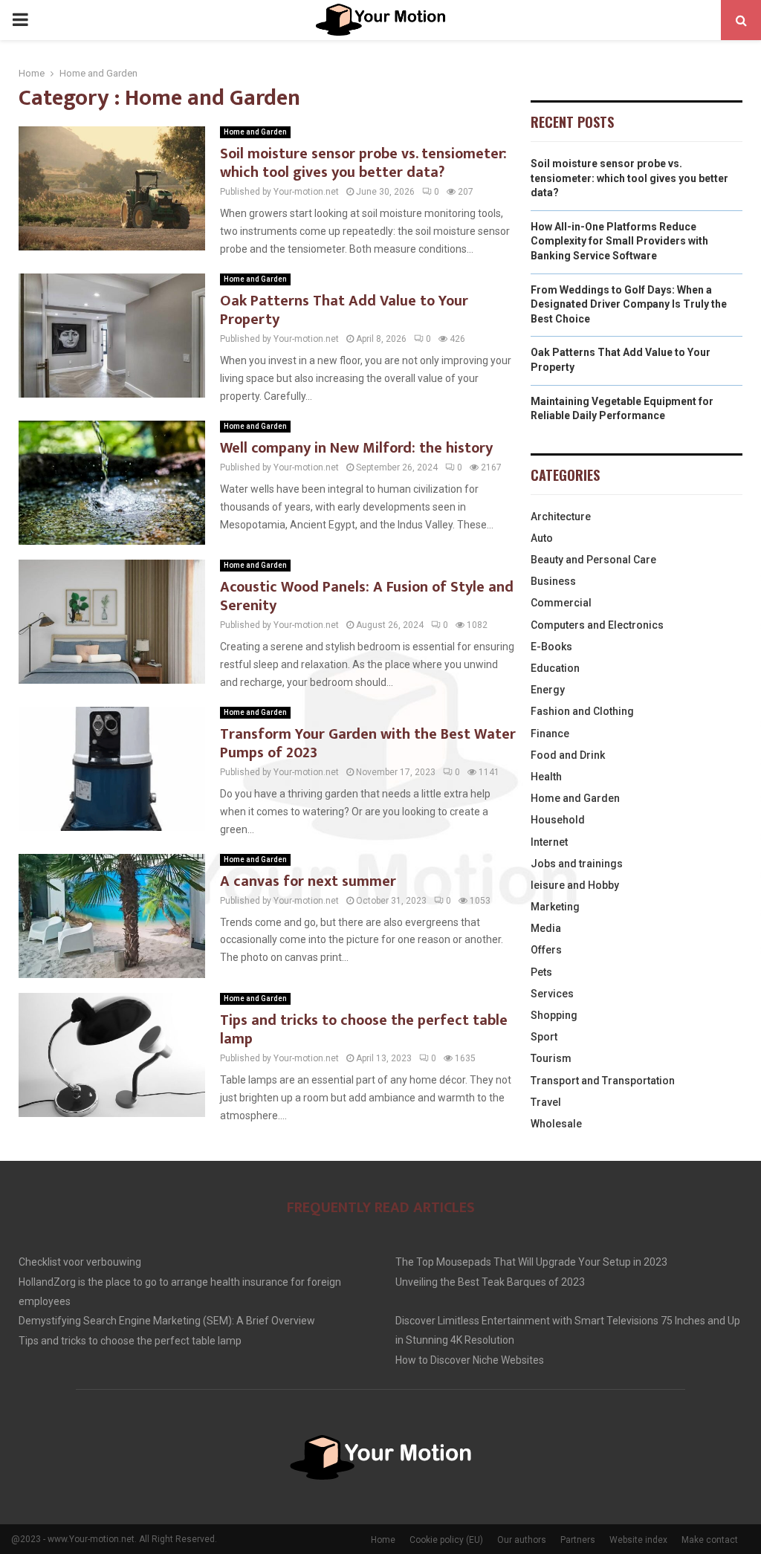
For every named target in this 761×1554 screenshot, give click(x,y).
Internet (549, 842)
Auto (542, 538)
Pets (541, 972)
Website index (638, 1540)
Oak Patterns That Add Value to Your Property (344, 310)
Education (555, 668)
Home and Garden (255, 132)
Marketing (555, 907)
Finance (550, 733)
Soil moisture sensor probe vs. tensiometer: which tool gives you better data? (363, 163)
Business (553, 581)
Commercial (561, 603)
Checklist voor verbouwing (80, 1262)
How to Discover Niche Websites (469, 1360)
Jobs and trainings (577, 864)
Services (552, 994)
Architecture (561, 516)
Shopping (554, 1015)
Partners (577, 1540)
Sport (544, 1037)
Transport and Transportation (603, 1081)
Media (546, 928)
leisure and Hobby (575, 885)
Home (383, 1540)
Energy (548, 690)
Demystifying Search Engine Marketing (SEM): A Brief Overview (167, 1321)
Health (546, 777)
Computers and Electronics (597, 625)
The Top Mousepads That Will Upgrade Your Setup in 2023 (531, 1262)
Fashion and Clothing (582, 711)
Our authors (521, 1540)
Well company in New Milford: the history (356, 448)
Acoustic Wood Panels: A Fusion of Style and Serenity (367, 596)
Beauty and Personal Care (593, 560)
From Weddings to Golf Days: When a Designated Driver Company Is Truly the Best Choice (629, 304)
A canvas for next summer (308, 881)
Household (558, 820)
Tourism (551, 1058)
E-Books (551, 647)
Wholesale (556, 1124)
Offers (546, 950)
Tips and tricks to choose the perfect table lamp (364, 1030)
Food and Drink (568, 755)
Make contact (709, 1540)
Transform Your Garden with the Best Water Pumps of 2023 (368, 743)
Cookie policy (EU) (446, 1540)
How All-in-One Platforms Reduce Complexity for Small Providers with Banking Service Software (619, 241)
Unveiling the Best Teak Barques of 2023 (490, 1282)
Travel (546, 1102)
